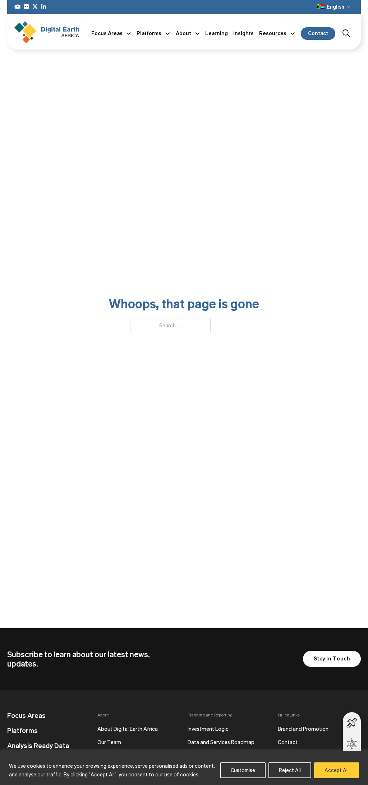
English (335, 6)
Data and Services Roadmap (221, 742)
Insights (243, 33)
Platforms (22, 730)
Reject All (290, 770)
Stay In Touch (332, 658)
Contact (318, 33)
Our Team (109, 742)
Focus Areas (26, 715)
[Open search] (346, 33)
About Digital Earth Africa (127, 729)
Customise (243, 770)
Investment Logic (208, 729)
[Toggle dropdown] (129, 33)
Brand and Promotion (303, 729)
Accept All (337, 770)
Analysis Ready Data (38, 745)
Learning (216, 33)
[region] (184, 768)
